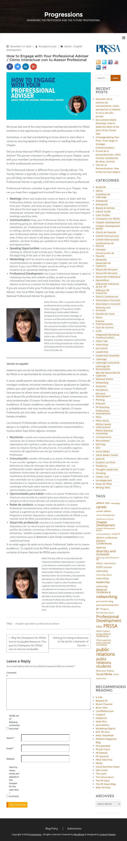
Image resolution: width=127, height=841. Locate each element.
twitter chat (101, 678)
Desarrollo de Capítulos (103, 264)
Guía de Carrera (104, 327)
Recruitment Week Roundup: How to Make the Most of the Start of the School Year (107, 126)
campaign (115, 503)
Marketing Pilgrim (105, 728)
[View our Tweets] (104, 61)
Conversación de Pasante (105, 255)
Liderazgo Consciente (107, 362)
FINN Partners (110, 563)
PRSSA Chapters (103, 631)
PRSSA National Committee (104, 432)
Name (10, 737)
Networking (102, 382)
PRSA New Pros (104, 759)
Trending (101, 473)
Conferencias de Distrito (105, 245)
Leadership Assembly (107, 355)
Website (10, 758)
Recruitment (102, 440)
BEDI (107, 503)
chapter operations (26, 624)
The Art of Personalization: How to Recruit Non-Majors (108, 168)
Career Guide (103, 211)
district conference (106, 537)
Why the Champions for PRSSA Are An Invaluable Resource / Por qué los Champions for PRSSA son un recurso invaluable (27, 643)
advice (100, 503)
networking (106, 597)
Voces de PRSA (104, 484)
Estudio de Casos (105, 314)
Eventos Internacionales (104, 322)
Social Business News (108, 766)
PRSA (98, 417)
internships (102, 578)
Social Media (103, 451)
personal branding (104, 601)
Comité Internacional (107, 236)
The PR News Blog (106, 784)
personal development (107, 605)
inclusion (107, 567)
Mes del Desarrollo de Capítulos (108, 374)
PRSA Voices (102, 420)
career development (105, 515)
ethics (99, 563)
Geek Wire (101, 721)
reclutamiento (103, 437)
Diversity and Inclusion (103, 309)
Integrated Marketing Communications (107, 336)
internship (102, 571)
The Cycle (101, 773)
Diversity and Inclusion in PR (107, 559)
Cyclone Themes (108, 834)
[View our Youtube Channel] (116, 61)
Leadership (102, 352)
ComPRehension (105, 711)
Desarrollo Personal (106, 269)
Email (9, 748)
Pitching (100, 400)
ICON (99, 331)
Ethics (99, 317)
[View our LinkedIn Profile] (98, 67)
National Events (104, 379)
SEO (98, 448)
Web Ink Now (103, 787)
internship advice (104, 575)
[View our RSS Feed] (98, 61)
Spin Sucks (102, 770)
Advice (68, 46)
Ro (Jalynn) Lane (48, 46)
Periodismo (102, 390)
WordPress (79, 834)
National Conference (103, 591)
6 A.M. (99, 697)
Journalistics (102, 725)
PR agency (104, 609)
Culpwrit (100, 714)
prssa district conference (103, 635)
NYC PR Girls (103, 731)
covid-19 (116, 534)
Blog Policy (51, 828)
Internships (102, 344)
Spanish (100, 458)
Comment (11, 674)
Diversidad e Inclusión (108, 300)
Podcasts (101, 403)
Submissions (74, 828)
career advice (103, 511)
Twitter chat (102, 476)
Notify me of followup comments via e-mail (14, 722)
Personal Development (103, 395)
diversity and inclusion (106, 553)
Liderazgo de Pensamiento (103, 368)
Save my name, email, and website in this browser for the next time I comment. (14, 782)
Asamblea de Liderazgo (103, 196)
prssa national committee (103, 644)
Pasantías (101, 386)
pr (97, 608)
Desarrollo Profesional (108, 277)
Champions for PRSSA (108, 218)
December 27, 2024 (21, 46)
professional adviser (48, 624)
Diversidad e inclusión (108, 304)
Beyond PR (101, 700)
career (101, 507)
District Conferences (107, 296)
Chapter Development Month (108, 227)
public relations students (103, 662)
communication (103, 534)
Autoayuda (102, 200)
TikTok (116, 674)
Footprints (101, 718)
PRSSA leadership (103, 640)
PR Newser (102, 752)
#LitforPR (101, 187)
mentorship (102, 586)
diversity (101, 547)
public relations (105, 651)
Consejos (101, 249)
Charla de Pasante (106, 232)
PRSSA (110, 626)
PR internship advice (105, 613)
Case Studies (103, 215)
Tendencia (101, 466)
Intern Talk (101, 341)
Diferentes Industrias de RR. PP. (107, 285)
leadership (102, 582)
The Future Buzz (105, 777)
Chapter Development (108, 222)
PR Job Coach (103, 749)
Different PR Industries (102, 292)
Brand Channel (104, 704)
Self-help (101, 444)
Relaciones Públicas (105, 671)
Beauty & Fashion (105, 208)
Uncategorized (104, 480)
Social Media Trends (107, 455)
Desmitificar (102, 280)
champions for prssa (105, 519)
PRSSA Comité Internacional (103, 426)
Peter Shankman (105, 735)
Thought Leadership (107, 469)
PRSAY (99, 763)
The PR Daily (102, 780)
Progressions (35, 834)
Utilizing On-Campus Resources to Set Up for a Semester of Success (70, 641)
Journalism (102, 348)
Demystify (101, 259)
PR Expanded (103, 745)
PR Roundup (102, 407)
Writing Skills (103, 487)
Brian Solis (101, 707)
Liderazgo (101, 359)
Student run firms (105, 462)
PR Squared (102, 756)
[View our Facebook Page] (110, 61)
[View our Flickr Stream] (104, 67)
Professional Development (103, 412)
